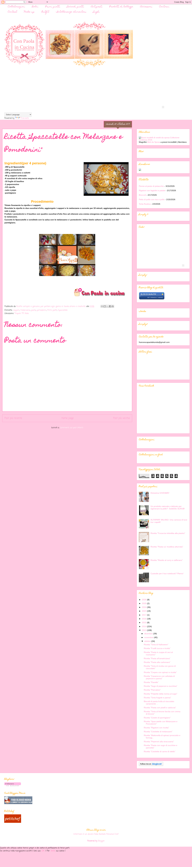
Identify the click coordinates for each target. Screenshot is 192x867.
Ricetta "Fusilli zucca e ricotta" (157, 648)
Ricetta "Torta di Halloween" (156, 644)
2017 (144, 615)
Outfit (45, 12)
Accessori (146, 6)
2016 (144, 619)
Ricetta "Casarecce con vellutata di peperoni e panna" (159, 677)
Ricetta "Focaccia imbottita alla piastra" (168, 533)
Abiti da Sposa (154, 142)
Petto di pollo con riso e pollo (151, 199)
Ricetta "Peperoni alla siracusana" (159, 741)
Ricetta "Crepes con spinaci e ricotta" (160, 672)
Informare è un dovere (83, 834)
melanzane (25, 310)
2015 (144, 622)
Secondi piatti (75, 6)
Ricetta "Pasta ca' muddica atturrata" (167, 547)
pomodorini (41, 310)
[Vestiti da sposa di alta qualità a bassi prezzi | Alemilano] (163, 140)
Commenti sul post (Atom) (71, 427)
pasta (33, 310)
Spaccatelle (62, 310)
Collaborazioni (16, 6)
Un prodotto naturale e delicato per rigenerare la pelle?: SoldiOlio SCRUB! (168, 507)
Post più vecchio (121, 418)
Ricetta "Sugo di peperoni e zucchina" (160, 686)
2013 (144, 630)
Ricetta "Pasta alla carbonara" (157, 662)
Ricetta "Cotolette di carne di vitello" (159, 751)
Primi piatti (52, 6)
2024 (144, 607)
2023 (144, 611)
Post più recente (13, 418)
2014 (144, 626)
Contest (12, 12)
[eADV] (163, 107)
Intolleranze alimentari (71, 12)
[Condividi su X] (107, 306)
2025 (144, 603)
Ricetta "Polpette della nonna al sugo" (160, 694)
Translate (25, 118)
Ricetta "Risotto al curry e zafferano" (167, 560)
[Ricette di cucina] (12, 822)
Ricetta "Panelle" (151, 682)
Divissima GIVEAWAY (160, 493)
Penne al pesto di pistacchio (151, 186)
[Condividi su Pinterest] (112, 306)
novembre (149, 637)
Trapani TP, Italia (21, 313)
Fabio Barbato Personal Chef (106, 834)
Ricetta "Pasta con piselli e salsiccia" (160, 707)
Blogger (101, 840)
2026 (144, 599)
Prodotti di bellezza (121, 6)
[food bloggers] (18, 803)
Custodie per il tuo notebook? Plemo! (167, 573)
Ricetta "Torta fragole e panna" (157, 697)
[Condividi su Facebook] (110, 306)
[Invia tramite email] (102, 306)
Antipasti (96, 6)
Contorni (164, 6)
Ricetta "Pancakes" (152, 690)
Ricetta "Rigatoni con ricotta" (156, 728)
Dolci (35, 6)
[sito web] (152, 299)
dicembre (148, 633)
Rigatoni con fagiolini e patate (152, 190)
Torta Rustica (145, 204)
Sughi (96, 12)
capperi (16, 310)
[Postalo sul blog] (104, 306)
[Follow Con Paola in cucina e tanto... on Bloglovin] (151, 765)
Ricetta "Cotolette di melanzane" (158, 731)
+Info (53, 850)
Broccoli (142, 195)
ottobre (147, 641)
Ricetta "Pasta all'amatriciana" (157, 658)
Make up (29, 12)
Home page (68, 418)
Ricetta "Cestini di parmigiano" (157, 718)
